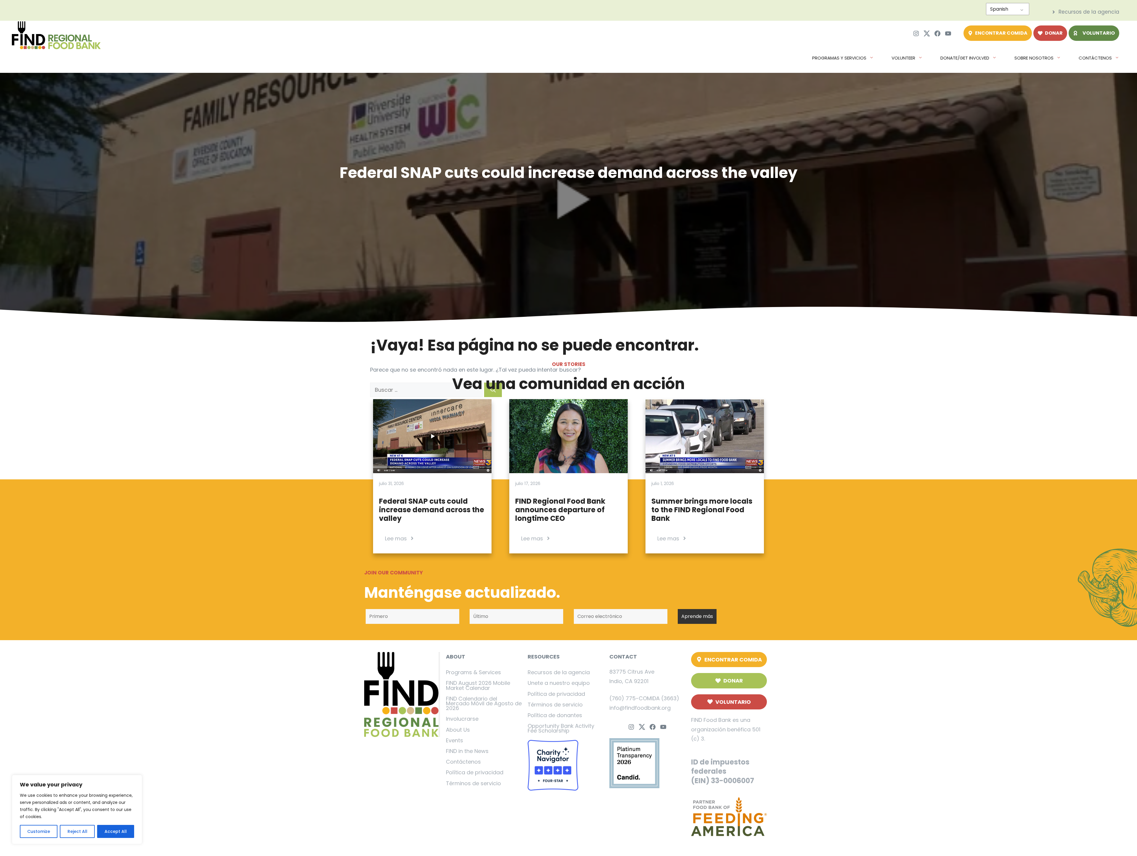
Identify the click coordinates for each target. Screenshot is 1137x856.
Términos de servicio (473, 783)
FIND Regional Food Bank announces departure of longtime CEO (560, 509)
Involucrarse (462, 718)
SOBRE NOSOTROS (1034, 58)
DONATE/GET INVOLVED (964, 58)
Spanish (999, 9)
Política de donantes (555, 715)
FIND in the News (467, 751)
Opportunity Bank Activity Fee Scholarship (561, 728)
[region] (77, 809)
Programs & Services (473, 672)
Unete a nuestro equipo (559, 683)
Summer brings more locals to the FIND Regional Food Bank (701, 509)
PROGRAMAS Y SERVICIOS (839, 58)
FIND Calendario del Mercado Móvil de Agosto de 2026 (484, 703)
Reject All (77, 831)
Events (454, 740)
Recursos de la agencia (559, 672)
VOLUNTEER (903, 58)
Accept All (116, 831)
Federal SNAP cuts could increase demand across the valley (431, 509)
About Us (458, 729)
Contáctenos (463, 761)
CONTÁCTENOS (1095, 58)
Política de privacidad (474, 772)
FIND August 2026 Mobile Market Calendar (478, 685)
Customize (38, 831)
